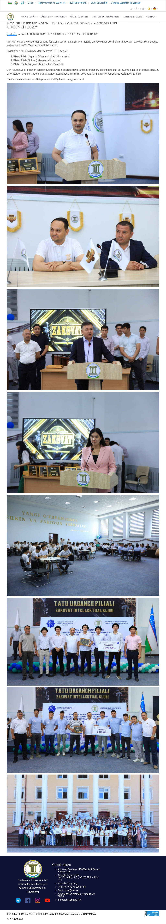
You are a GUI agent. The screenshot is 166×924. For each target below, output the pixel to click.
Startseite (12, 34)
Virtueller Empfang (67, 883)
